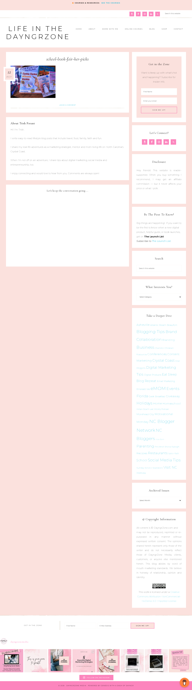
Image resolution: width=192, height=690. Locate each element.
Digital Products (152, 374)
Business (145, 347)
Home (157, 403)
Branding (168, 339)
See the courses (110, 3)
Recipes (141, 453)
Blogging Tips (150, 331)
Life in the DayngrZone (38, 32)
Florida (142, 396)
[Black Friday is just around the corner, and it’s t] (156, 660)
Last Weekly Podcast (159, 409)
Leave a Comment (67, 105)
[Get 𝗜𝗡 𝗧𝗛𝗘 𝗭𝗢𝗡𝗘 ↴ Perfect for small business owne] (11, 660)
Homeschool (172, 403)
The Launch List (161, 241)
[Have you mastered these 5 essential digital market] (84, 660)
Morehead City (145, 414)
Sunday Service (144, 468)
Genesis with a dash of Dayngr (117, 685)
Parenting (145, 446)
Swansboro (158, 468)
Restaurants (158, 453)
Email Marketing (166, 381)
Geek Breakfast (157, 396)
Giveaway (173, 396)
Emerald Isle (143, 389)
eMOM (158, 388)
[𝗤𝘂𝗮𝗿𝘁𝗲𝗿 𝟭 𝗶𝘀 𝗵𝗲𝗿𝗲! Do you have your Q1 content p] (60, 660)
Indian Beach (142, 409)
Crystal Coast (163, 360)
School (141, 460)
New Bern (160, 439)
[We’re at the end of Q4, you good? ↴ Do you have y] (108, 660)
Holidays (144, 403)
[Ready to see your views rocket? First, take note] (180, 660)
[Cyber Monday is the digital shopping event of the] (132, 660)
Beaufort (172, 325)
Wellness (141, 473)
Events (172, 388)
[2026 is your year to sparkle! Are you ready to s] (35, 660)
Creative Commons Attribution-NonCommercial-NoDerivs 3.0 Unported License (159, 596)
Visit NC (170, 467)
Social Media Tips (164, 460)
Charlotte (159, 348)
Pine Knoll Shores (163, 447)
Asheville (143, 325)
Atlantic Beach (158, 325)
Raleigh (175, 446)
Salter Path (173, 453)
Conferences (157, 354)
